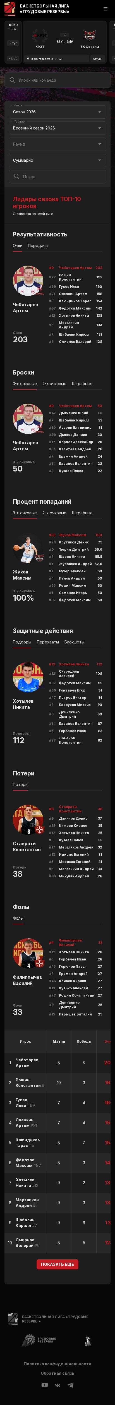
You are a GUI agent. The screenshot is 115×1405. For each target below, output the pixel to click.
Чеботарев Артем (25, 307)
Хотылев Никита (23, 704)
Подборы (22, 642)
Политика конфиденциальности (57, 1363)
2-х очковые (54, 383)
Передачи (38, 245)
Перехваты (48, 642)
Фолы (18, 918)
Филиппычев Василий (27, 980)
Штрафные (82, 383)
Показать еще (57, 1264)
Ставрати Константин (27, 846)
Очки (17, 245)
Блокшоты (74, 642)
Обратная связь (58, 1373)
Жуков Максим (22, 575)
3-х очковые (25, 383)
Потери (20, 784)
